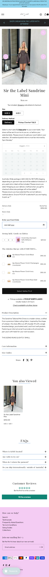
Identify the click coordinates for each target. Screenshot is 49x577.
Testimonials (7, 520)
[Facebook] (3, 565)
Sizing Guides (7, 528)
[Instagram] (6, 565)
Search (5, 517)
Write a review (24, 497)
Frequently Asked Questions (12, 522)
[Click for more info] (18, 240)
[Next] (44, 23)
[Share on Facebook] (23, 360)
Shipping (21, 105)
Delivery (8, 122)
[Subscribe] (41, 547)
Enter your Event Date (10, 220)
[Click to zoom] (43, 32)
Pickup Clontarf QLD (27, 122)
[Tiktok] (9, 565)
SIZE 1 (18, 113)
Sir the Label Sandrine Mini (12, 415)
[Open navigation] (3, 14)
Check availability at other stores (25, 305)
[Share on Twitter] (27, 360)
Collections (6, 530)
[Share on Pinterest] (31, 360)
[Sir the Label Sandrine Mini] (13, 399)
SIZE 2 (7, 113)
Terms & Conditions (9, 525)
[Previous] (4, 23)
